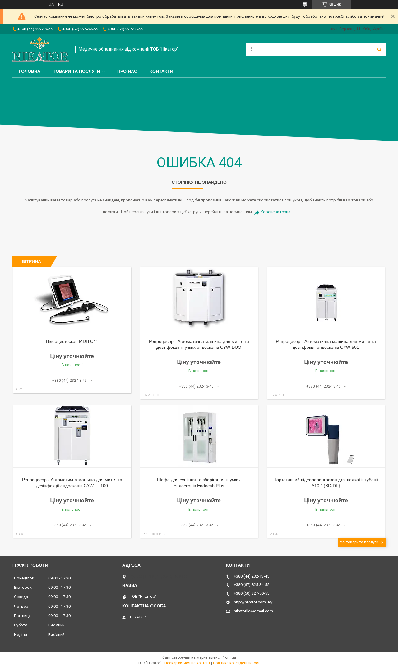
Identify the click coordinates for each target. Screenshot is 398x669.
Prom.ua (229, 657)
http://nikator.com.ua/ (253, 602)
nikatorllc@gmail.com (253, 611)
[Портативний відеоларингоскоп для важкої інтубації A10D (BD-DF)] (326, 436)
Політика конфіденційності (237, 663)
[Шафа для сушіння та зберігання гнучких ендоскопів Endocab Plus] (199, 436)
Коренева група (275, 212)
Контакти (161, 71)
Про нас (127, 71)
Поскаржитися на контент (187, 663)
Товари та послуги (76, 71)
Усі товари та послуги (359, 542)
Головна (29, 71)
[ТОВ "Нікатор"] (40, 49)
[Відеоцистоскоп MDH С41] (72, 298)
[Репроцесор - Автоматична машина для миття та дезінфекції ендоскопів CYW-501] (326, 298)
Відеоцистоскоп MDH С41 (72, 341)
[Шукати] (379, 49)
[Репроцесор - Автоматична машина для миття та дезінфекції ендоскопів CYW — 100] (72, 436)
